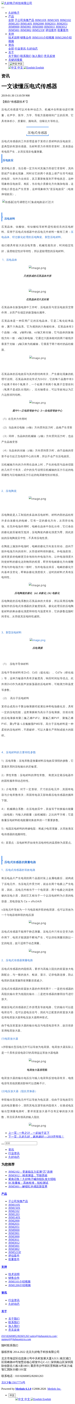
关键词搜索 (15, 59)
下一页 (36, 1136)
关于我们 (14, 55)
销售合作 (25, 37)
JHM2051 (62, 23)
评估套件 (51, 30)
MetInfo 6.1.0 (23, 1388)
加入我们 (37, 55)
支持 (11, 33)
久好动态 (32, 48)
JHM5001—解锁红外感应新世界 (27, 1186)
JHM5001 (14, 30)
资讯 (11, 44)
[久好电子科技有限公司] (37, 3)
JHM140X (26, 23)
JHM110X (41, 20)
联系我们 (25, 55)
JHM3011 (49, 26)
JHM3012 (61, 26)
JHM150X (53, 20)
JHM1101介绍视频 (43, 37)
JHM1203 (14, 23)
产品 (11, 16)
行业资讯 (20, 48)
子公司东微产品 (24, 20)
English (39, 67)
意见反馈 (49, 55)
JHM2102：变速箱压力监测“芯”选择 (30, 1171)
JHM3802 (25, 30)
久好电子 (14, 12)
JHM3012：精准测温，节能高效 (27, 1175)
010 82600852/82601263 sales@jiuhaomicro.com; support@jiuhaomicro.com (29, 1338)
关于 (11, 52)
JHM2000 (38, 23)
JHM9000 (14, 26)
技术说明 (14, 37)
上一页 (29, 1132)
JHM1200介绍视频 (19, 1285)
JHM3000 (37, 26)
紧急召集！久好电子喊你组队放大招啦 (32, 1179)
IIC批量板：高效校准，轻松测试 (28, 1182)
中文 (20, 67)
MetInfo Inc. (54, 1388)
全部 (11, 20)
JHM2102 (65, 20)
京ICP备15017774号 (13, 1382)
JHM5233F (38, 30)
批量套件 (63, 30)
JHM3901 (25, 26)
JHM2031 (50, 23)
